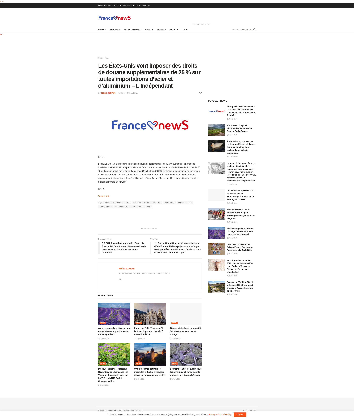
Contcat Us (146, 6)
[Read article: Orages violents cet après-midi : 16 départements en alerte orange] (186, 314)
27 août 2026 (104, 338)
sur (134, 207)
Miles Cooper (108, 93)
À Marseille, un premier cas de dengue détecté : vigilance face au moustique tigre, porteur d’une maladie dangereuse (241, 147)
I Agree (240, 414)
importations (169, 203)
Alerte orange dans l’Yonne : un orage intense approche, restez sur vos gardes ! (114, 331)
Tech (185, 29)
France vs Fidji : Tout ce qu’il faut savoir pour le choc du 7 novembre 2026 (148, 331)
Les (190, 203)
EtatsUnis (157, 203)
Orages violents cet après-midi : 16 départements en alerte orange (186, 331)
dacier (107, 203)
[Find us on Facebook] (243, 410)
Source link (103, 196)
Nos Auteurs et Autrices (113, 6)
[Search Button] (255, 29)
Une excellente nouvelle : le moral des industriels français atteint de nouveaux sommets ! (149, 372)
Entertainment (132, 29)
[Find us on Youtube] (251, 410)
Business (115, 29)
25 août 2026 (140, 338)
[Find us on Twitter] (247, 410)
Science (161, 29)
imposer (181, 203)
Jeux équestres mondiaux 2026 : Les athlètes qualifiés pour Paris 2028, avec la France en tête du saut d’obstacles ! (240, 266)
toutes (141, 207)
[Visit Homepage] (114, 17)
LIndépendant (106, 207)
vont (149, 207)
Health (149, 29)
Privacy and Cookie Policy (220, 414)
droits (146, 203)
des (128, 203)
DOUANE (137, 203)
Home (100, 58)
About (100, 6)
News (101, 29)
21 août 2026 (175, 379)
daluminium (118, 203)
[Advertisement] (202, 15)
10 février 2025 (125, 93)
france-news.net (110, 411)
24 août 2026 (175, 338)
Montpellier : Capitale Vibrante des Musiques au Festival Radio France (239, 128)
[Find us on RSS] (255, 410)
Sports (174, 29)
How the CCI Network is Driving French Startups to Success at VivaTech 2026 (240, 247)
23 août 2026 (104, 385)
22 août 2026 (140, 379)
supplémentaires (122, 207)
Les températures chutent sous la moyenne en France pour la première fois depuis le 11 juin (186, 372)
